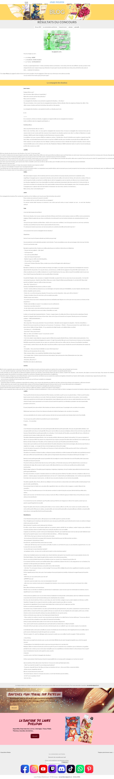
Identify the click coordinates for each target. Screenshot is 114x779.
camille (26, 149)
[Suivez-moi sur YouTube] (43, 769)
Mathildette (27, 515)
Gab (25, 208)
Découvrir (14, 707)
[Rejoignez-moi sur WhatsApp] (80, 769)
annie (25, 192)
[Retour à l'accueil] (57, 1)
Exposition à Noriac (6, 752)
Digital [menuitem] (69, 4)
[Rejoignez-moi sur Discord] (61, 769)
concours (70, 27)
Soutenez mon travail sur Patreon (34, 694)
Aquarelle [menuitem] (77, 4)
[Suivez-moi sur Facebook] (25, 769)
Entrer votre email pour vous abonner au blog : (57, 760)
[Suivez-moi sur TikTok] (71, 769)
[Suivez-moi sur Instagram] (34, 769)
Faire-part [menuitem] (26, 3)
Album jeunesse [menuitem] (37, 4)
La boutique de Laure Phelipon (35, 722)
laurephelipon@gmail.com (93, 685)
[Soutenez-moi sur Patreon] (89, 769)
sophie (25, 391)
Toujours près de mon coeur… (105, 752)
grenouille (77, 27)
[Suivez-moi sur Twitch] (52, 769)
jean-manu (26, 88)
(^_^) (25, 112)
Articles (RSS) (76, 777)
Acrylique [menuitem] (86, 4)
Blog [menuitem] (46, 4)
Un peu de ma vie (63, 27)
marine (25, 365)
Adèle (25, 172)
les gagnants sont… (57, 51)
